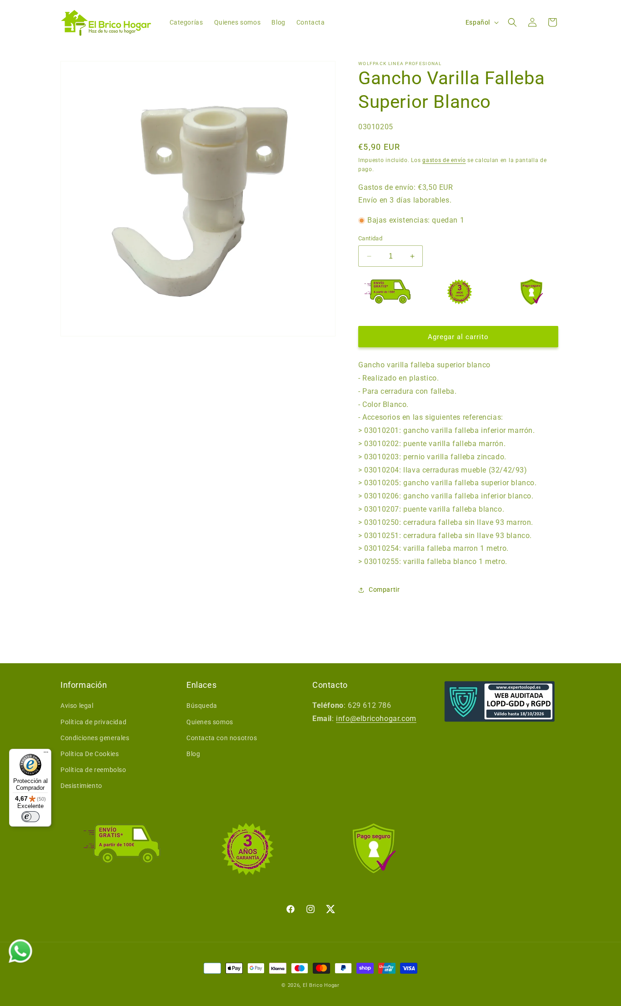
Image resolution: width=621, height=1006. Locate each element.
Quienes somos (209, 722)
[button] (512, 22)
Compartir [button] (384, 589)
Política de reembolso (93, 769)
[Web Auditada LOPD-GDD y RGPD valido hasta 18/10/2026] (499, 701)
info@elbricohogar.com (376, 718)
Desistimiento (81, 785)
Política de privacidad (93, 722)
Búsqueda (201, 705)
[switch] (30, 816)
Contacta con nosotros (221, 738)
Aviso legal (77, 705)
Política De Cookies (89, 753)
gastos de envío (444, 160)
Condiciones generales (95, 738)
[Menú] (45, 754)
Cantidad (370, 238)
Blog (193, 753)
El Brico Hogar (321, 985)
